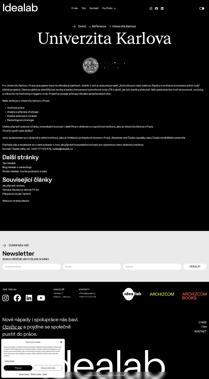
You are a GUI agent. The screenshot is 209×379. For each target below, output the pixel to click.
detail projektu (11, 90)
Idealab (20, 8)
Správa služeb (9, 361)
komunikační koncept (86, 145)
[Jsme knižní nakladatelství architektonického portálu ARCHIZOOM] (194, 294)
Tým (84, 8)
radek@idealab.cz (62, 149)
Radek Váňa (19, 149)
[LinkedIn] (162, 8)
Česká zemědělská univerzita (168, 138)
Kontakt (94, 8)
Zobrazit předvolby (48, 368)
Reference (99, 26)
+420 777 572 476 (87, 297)
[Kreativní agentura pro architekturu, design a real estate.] (132, 294)
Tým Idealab (9, 163)
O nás (74, 8)
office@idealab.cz (87, 293)
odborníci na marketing (17, 94)
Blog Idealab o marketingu (17, 167)
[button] (61, 342)
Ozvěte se (12, 327)
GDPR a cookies (35, 374)
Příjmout (18, 368)
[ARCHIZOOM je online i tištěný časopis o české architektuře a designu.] (162, 294)
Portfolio (107, 8)
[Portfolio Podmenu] (115, 8)
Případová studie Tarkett (16, 194)
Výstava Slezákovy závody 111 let (20, 190)
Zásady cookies (24, 374)
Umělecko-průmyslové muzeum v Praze (88, 138)
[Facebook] (156, 8)
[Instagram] (151, 8)
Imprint (45, 374)
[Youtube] (41, 298)
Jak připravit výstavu (13, 186)
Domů (82, 26)
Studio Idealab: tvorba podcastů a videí (24, 171)
